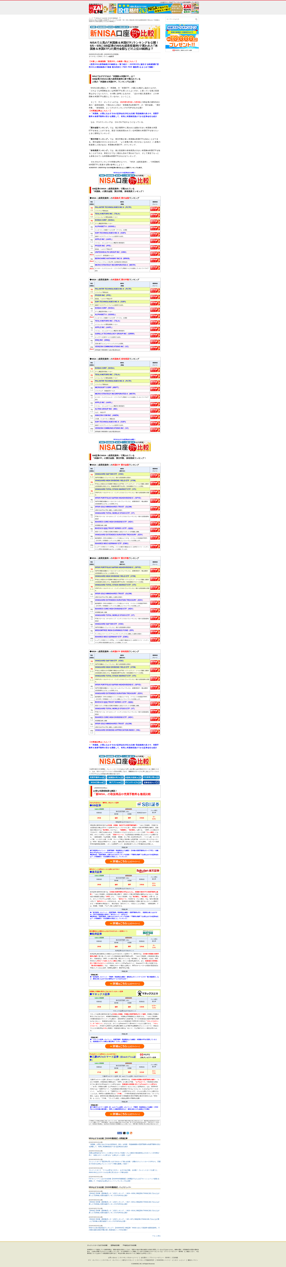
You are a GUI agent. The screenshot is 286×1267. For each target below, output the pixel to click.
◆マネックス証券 (100, 994)
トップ (91, 18)
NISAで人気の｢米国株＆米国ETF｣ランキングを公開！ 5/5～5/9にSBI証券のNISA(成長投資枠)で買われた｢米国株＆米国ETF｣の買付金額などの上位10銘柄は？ (124, 20)
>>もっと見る (156, 1236)
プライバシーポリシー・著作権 (159, 1257)
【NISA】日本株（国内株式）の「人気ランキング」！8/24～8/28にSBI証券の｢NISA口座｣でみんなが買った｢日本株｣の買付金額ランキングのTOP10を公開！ (124, 1193)
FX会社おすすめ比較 (129, 1245)
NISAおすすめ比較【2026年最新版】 (107, 18)
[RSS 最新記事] (131, 1133)
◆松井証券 (96, 933)
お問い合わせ (112, 1257)
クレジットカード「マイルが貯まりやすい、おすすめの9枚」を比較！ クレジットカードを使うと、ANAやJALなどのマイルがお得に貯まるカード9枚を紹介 (124, 1170)
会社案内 (144, 1257)
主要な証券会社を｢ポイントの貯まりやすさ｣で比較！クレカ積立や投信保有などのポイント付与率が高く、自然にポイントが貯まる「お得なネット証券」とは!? (124, 1153)
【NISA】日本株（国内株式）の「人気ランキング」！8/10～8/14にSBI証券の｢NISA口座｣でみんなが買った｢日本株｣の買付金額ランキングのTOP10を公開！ (124, 1211)
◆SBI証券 (95, 805)
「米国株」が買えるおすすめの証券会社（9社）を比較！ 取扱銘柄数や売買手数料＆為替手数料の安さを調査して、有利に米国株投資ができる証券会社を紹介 (125, 1144)
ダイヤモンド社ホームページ (128, 1257)
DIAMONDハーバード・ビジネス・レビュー (171, 1260)
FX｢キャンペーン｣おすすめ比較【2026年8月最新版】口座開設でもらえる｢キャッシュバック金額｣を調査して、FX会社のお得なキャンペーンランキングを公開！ (124, 1179)
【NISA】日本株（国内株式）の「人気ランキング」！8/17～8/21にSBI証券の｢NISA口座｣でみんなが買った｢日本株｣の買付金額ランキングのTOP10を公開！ (124, 1202)
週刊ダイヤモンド (128, 1260)
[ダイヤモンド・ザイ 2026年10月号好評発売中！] (112, 5)
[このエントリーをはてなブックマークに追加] (128, 1133)
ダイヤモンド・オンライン (111, 1260)
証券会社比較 (115, 1245)
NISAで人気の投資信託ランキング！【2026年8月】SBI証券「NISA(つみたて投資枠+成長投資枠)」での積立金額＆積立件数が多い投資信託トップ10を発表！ (124, 1228)
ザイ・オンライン (94, 1260)
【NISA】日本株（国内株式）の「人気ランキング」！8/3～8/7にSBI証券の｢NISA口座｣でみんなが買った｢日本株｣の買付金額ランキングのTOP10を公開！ (124, 1219)
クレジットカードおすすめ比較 (97, 1245)
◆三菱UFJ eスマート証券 (104, 1056)
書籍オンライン (193, 1260)
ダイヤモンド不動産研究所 (145, 1260)
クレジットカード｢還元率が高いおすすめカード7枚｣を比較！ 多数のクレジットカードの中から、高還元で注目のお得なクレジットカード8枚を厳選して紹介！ (125, 1162)
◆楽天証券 (96, 871)
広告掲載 (175, 1257)
